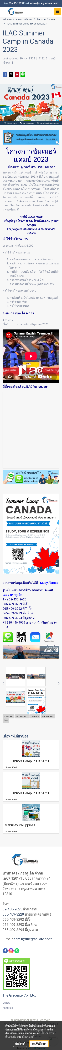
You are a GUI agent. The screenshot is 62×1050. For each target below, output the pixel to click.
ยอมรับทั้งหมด (39, 1043)
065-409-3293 (12, 613)
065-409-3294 (12, 618)
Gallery (6, 1002)
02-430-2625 (17, 599)
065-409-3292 (12, 608)
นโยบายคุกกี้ (28, 1036)
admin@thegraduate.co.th (33, 939)
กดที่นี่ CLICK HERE (31, 216)
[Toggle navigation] (57, 11)
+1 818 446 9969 (14, 622)
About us (8, 1007)
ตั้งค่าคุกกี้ (20, 1043)
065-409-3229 (12, 604)
